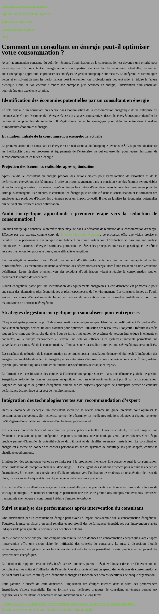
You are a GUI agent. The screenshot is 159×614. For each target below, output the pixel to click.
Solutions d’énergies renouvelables (24, 6)
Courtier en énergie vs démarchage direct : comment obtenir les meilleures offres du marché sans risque (69, 604)
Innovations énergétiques (18, 29)
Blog (5, 37)
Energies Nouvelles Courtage (80, 234)
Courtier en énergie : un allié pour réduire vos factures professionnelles (48, 609)
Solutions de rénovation (17, 21)
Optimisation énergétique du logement (26, 14)
